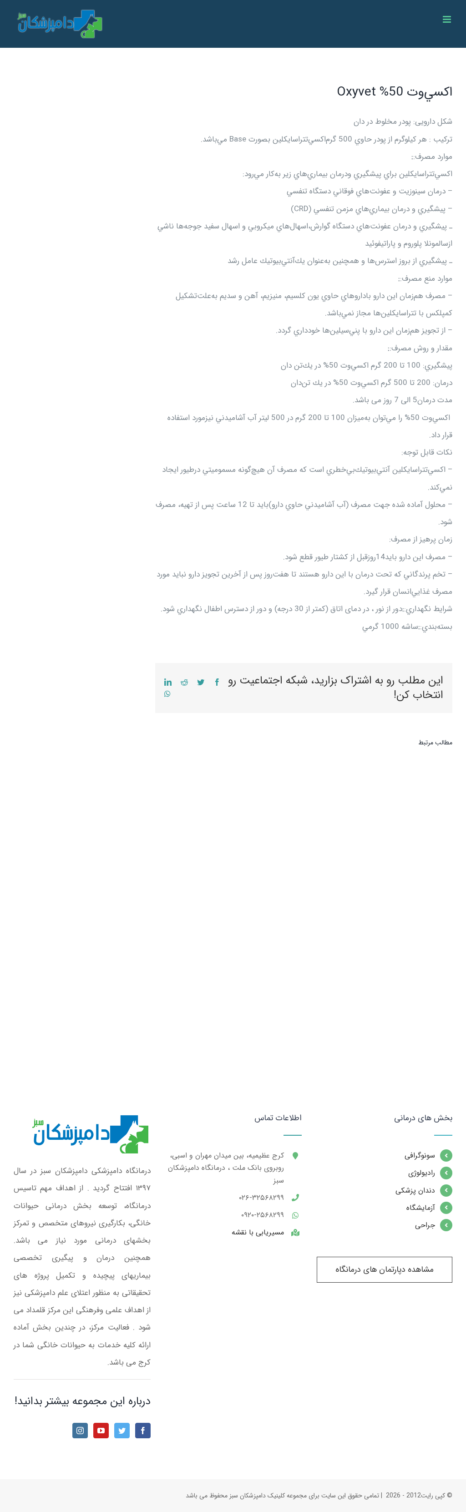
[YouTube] (101, 1430)
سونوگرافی (420, 1155)
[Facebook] (143, 1430)
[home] (89, 1122)
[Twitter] (122, 1430)
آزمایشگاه (420, 1208)
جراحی (425, 1225)
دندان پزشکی (415, 1190)
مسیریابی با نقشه (258, 1232)
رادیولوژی (421, 1172)
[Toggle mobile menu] (447, 19)
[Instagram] (80, 1430)
